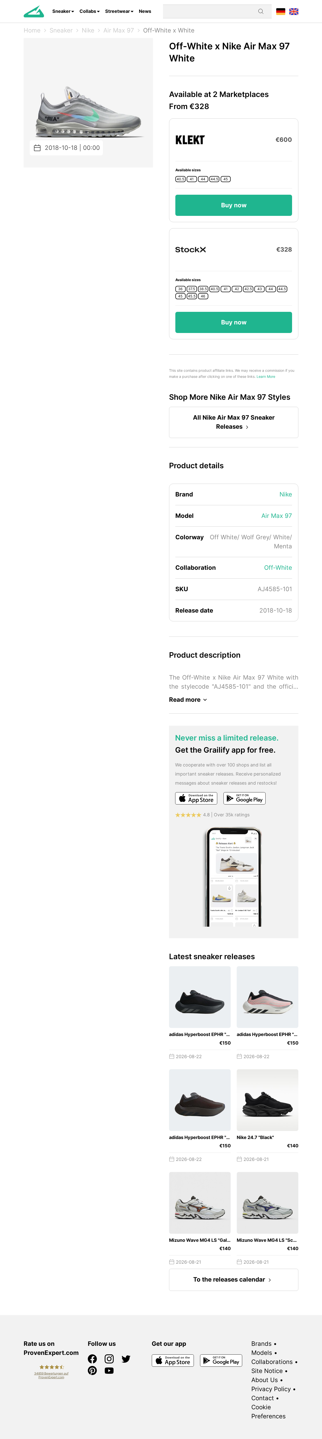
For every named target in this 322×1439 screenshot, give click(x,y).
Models (261, 1352)
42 (237, 289)
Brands (261, 1343)
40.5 (180, 179)
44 (203, 179)
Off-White (278, 567)
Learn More (266, 376)
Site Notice (267, 1371)
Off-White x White (168, 30)
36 (180, 289)
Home (32, 30)
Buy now (234, 205)
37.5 (191, 289)
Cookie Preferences (268, 1411)
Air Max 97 (118, 30)
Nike (88, 30)
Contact (262, 1398)
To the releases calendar (229, 1279)
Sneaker (61, 11)
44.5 (214, 179)
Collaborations (272, 1361)
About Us (264, 1380)
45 (225, 179)
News (145, 11)
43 (259, 289)
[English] (293, 11)
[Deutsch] (280, 11)
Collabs (87, 11)
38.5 (203, 289)
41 (192, 179)
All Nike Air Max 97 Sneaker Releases (234, 422)
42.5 (248, 289)
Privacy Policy (271, 1389)
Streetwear (117, 11)
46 (203, 296)
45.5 (192, 296)
